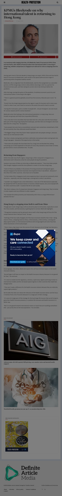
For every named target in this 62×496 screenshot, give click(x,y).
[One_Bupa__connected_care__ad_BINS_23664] (31, 248)
